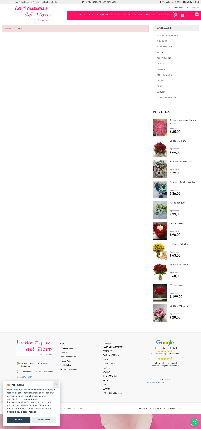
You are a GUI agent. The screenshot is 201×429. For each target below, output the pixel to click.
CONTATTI (163, 14)
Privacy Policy (145, 408)
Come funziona (66, 348)
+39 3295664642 (111, 2)
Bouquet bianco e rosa (181, 161)
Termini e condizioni (68, 369)
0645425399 (26, 377)
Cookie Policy (159, 408)
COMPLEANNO (164, 58)
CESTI (159, 86)
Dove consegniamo (68, 356)
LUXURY (161, 92)
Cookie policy (65, 365)
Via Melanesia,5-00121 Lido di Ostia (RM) (180, 2)
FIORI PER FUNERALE (167, 97)
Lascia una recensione (155, 382)
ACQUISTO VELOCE (108, 14)
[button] (174, 14)
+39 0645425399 (93, 2)
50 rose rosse (176, 285)
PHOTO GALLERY (132, 14)
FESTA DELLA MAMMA (167, 35)
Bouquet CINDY (178, 140)
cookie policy (30, 399)
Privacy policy (66, 361)
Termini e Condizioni (175, 408)
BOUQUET (162, 41)
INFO (149, 14)
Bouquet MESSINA (179, 305)
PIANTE (160, 63)
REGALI (160, 80)
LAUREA (161, 69)
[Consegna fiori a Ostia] (33, 14)
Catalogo (85, 14)
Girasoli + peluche (179, 243)
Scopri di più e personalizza (21, 412)
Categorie (165, 27)
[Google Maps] (196, 14)
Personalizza (44, 419)
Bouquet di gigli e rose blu (183, 182)
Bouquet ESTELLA (179, 264)
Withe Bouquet (177, 202)
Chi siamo (64, 344)
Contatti (63, 352)
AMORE (160, 52)
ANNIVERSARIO (164, 75)
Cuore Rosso (176, 223)
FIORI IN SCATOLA (165, 46)
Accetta (19, 419)
